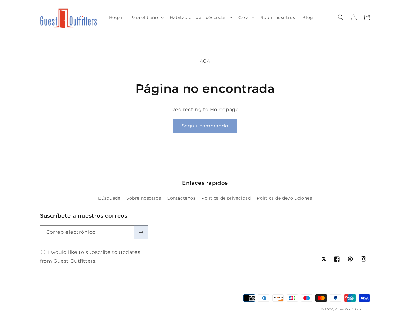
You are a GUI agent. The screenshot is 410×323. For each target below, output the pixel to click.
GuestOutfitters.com (352, 309)
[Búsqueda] (340, 17)
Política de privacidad (226, 198)
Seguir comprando (205, 126)
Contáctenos (181, 198)
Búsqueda (109, 198)
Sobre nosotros (143, 198)
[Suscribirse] (141, 232)
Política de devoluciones (284, 198)
